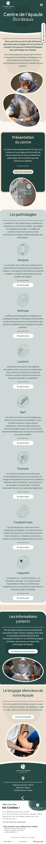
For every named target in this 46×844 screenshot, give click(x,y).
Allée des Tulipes (23, 787)
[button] (41, 5)
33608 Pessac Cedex (23, 790)
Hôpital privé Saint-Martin (23, 785)
